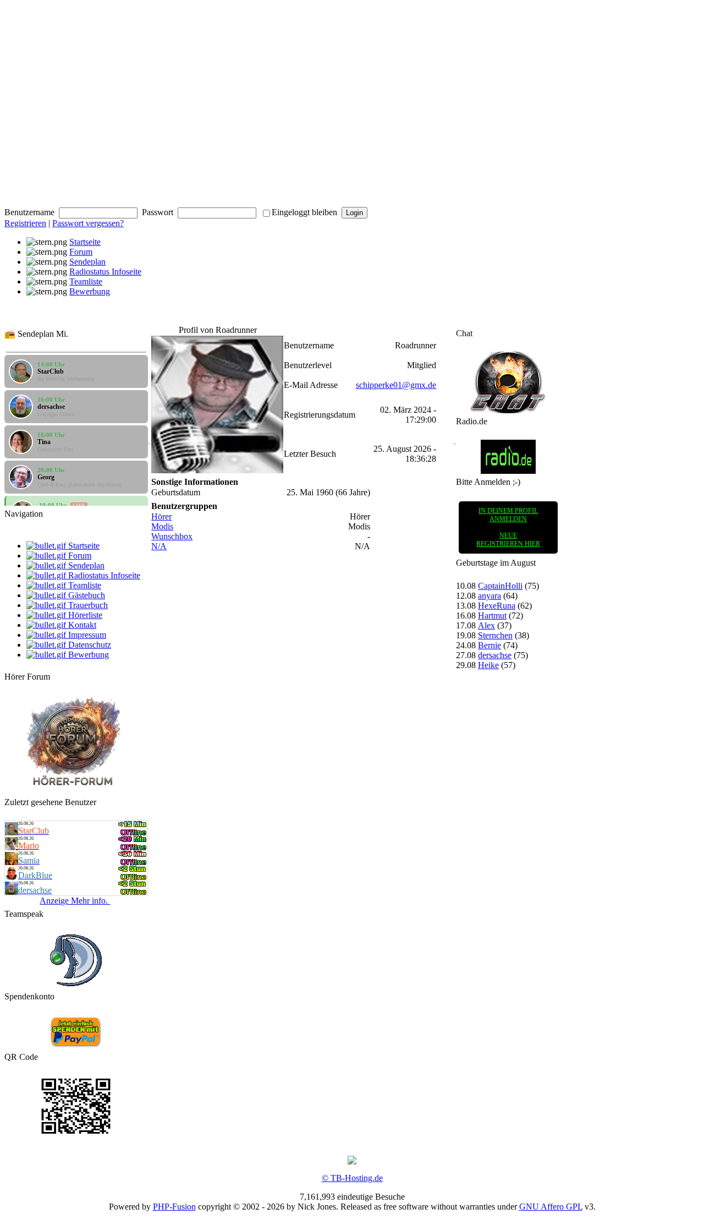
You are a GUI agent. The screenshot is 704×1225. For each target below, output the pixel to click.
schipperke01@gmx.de (396, 385)
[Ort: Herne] (11, 862)
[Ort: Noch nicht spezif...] (11, 877)
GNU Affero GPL (550, 1206)
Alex (486, 625)
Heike (488, 665)
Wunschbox (172, 536)
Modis (162, 526)
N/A (159, 546)
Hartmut (492, 615)
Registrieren (25, 223)
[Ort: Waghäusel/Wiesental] (11, 847)
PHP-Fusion (174, 1206)
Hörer (161, 516)
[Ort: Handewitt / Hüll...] (11, 832)
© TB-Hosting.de (352, 1178)
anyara (489, 595)
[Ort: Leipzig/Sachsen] (11, 891)
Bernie (489, 645)
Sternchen (495, 635)
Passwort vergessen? (88, 223)
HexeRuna (496, 605)
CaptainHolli (500, 585)
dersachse (495, 655)
